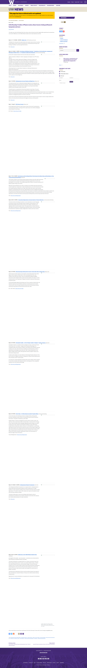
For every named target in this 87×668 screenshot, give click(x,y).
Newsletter (62, 662)
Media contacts (34, 5)
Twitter (40, 658)
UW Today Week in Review (64, 73)
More (60, 65)
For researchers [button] (50, 5)
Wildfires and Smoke (63, 41)
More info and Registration (16, 195)
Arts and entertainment (13, 20)
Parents (72, 2)
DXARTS (34, 637)
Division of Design (30, 637)
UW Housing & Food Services (41, 638)
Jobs (34, 662)
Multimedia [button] (20, 5)
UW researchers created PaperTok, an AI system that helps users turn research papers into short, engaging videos (70, 60)
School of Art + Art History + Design (14, 638)
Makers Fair (24, 40)
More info (12, 46)
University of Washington (12, 2)
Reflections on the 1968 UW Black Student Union (27, 554)
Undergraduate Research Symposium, (27, 484)
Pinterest (46, 658)
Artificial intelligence (64, 39)
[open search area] (85, 2)
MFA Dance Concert (20, 104)
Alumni (81, 2)
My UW (44, 662)
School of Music (22, 638)
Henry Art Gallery (37, 637)
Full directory (61, 43)
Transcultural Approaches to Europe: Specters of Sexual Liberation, (31, 199)
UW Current (62, 75)
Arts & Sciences (11, 29)
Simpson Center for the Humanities (29, 638)
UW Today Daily (62, 71)
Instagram (41, 658)
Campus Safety (39, 662)
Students (69, 2)
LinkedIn (45, 658)
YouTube (43, 658)
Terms (57, 662)
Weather (61, 38)
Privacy (54, 662)
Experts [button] (27, 5)
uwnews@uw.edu (18, 16)
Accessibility (25, 662)
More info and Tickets (17, 111)
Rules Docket (49, 662)
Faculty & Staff (77, 2)
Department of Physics (24, 637)
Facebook (38, 658)
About (10, 5)
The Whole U (35, 638)
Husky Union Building (43, 637)
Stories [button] (14, 5)
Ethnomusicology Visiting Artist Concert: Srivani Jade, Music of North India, (30, 271)
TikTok (48, 658)
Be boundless (43, 652)
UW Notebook (21, 20)
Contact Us (31, 662)
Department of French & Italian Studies (16, 637)
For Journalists (42, 5)
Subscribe (58, 5)
